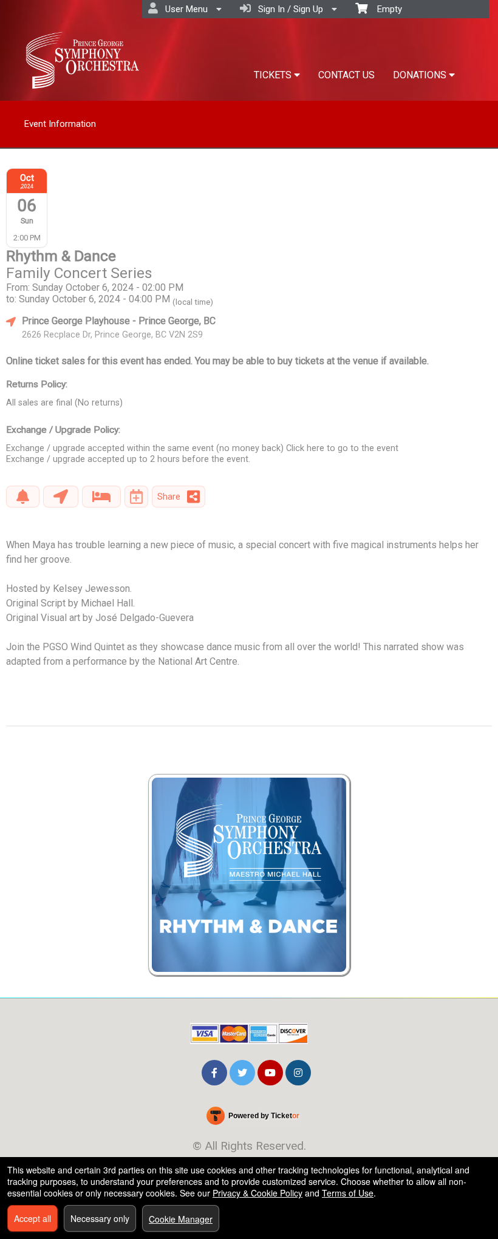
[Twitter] (242, 1071)
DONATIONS (421, 75)
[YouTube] (270, 1071)
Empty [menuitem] (384, 9)
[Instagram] (298, 1071)
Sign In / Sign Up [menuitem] (288, 9)
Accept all (32, 1218)
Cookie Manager (181, 1219)
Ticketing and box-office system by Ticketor (253, 1118)
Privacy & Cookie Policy (257, 1193)
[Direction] (60, 496)
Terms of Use (348, 1193)
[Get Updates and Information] (22, 496)
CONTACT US (346, 75)
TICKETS (274, 75)
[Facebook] (214, 1071)
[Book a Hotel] (101, 496)
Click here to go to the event (342, 448)
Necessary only (99, 1218)
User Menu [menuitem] (184, 9)
